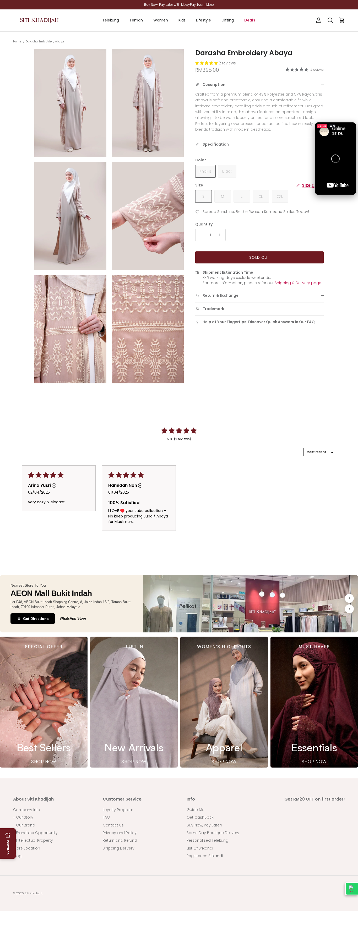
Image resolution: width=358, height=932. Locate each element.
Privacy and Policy (120, 832)
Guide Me (195, 809)
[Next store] (349, 608)
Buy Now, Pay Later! (204, 825)
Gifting (227, 20)
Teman (136, 20)
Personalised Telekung (207, 840)
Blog (17, 855)
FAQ (106, 817)
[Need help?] (351, 888)
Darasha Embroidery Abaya (44, 41)
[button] (335, 158)
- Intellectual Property (33, 840)
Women (160, 20)
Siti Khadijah (33, 893)
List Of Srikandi (200, 848)
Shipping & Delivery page (298, 282)
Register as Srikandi (205, 855)
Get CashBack (200, 817)
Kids (182, 20)
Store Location (26, 848)
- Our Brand (24, 825)
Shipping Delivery (118, 848)
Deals (249, 20)
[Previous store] (349, 598)
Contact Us (113, 825)
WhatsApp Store (73, 618)
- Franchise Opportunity (35, 832)
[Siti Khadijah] (39, 20)
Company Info (26, 809)
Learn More (205, 4)
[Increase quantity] (220, 235)
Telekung (110, 20)
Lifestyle (203, 20)
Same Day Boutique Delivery (213, 832)
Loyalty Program (118, 809)
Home (17, 41)
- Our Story (23, 817)
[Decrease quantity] (200, 235)
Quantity (204, 224)
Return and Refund (120, 840)
